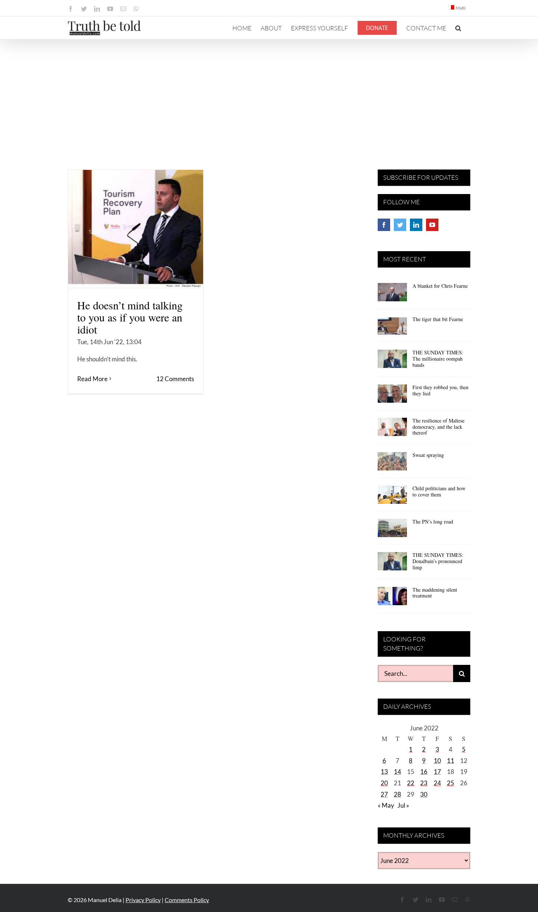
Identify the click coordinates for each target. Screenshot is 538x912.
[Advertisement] (269, 94)
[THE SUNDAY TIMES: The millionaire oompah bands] (392, 361)
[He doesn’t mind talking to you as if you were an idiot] (135, 229)
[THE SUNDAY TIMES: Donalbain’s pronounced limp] (392, 564)
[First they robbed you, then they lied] (392, 396)
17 (437, 771)
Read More (92, 379)
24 (437, 783)
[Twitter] (400, 225)
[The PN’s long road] (392, 530)
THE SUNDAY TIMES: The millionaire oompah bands (437, 358)
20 (384, 783)
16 (423, 771)
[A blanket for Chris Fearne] (392, 294)
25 (450, 783)
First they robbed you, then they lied (440, 390)
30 (423, 794)
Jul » (403, 805)
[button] (458, 28)
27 (384, 794)
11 (450, 760)
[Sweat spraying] (392, 464)
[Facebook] (384, 225)
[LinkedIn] (416, 225)
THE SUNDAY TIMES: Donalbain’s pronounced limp (437, 561)
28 (397, 794)
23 (423, 783)
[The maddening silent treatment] (392, 598)
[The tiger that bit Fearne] (392, 328)
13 (384, 771)
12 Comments (175, 379)
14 (397, 771)
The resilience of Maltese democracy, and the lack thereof (438, 426)
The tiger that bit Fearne (437, 319)
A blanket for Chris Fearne (440, 285)
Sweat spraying (428, 454)
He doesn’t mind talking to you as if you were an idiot (130, 317)
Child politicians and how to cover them (439, 491)
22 (410, 783)
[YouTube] (432, 225)
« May (386, 805)
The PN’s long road (432, 521)
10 (437, 760)
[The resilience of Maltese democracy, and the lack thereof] (392, 429)
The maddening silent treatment (434, 592)
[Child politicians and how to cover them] (392, 497)
